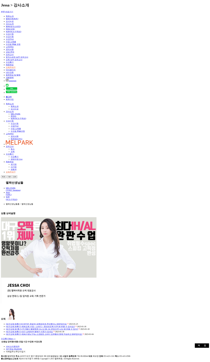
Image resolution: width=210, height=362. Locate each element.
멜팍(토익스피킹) (13, 26)
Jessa (9, 193)
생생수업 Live (16, 159)
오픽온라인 (11, 67)
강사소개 (10, 24)
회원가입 (10, 99)
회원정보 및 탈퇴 (13, 75)
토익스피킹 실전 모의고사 (17, 57)
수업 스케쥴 (16, 129)
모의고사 (10, 55)
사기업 (14, 167)
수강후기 (10, 62)
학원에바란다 (16, 139)
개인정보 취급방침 (14, 349)
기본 (9, 177)
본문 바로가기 (7, 12)
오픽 (13, 152)
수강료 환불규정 (18, 131)
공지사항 (10, 49)
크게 (14, 177)
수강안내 (10, 39)
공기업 (14, 164)
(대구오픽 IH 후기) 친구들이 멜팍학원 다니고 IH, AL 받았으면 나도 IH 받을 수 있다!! (42, 329)
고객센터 (10, 47)
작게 (3, 177)
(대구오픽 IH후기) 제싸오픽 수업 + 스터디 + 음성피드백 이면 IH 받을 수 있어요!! (40, 326)
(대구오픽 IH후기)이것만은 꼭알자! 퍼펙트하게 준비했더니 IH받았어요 (36, 324)
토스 (13, 149)
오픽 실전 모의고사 (14, 60)
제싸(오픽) (10, 29)
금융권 (14, 169)
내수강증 (10, 72)
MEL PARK (15, 114)
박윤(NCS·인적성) (13, 32)
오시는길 (10, 21)
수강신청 (10, 34)
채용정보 (10, 65)
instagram (12, 81)
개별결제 (10, 78)
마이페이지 (11, 70)
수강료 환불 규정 (13, 44)
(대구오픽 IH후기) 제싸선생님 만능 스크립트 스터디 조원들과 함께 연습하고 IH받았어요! (44, 334)
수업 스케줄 (11, 42)
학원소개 (10, 16)
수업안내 (14, 126)
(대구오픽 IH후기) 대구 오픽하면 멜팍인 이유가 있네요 (29, 332)
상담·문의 (10, 52)
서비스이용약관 (12, 346)
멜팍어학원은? (12, 19)
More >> (8, 339)
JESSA (13, 116)
